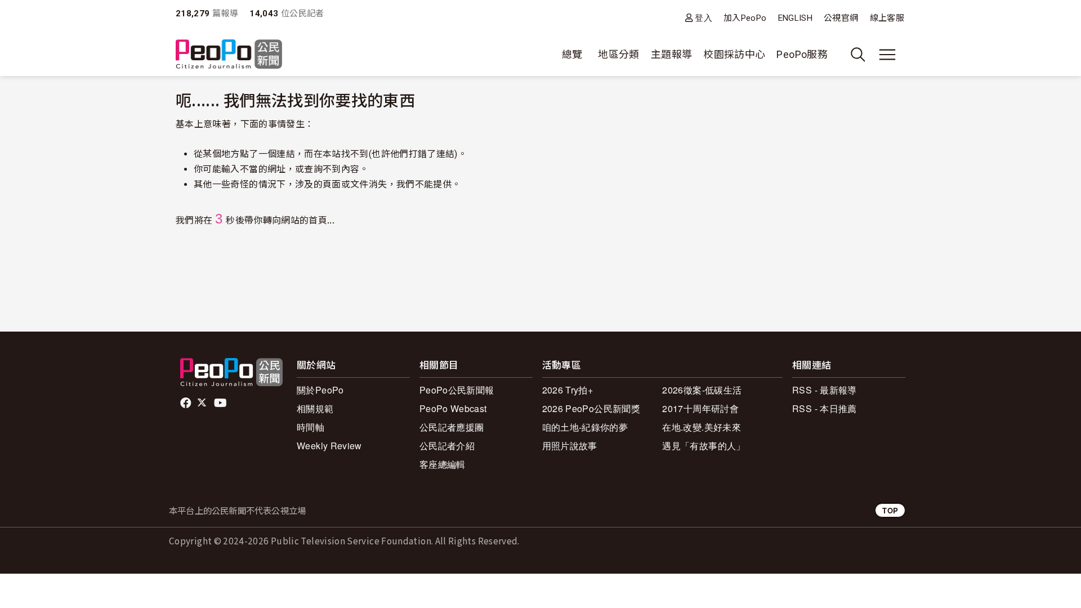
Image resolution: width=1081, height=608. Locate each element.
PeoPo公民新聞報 (456, 389)
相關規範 (315, 408)
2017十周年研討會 (700, 408)
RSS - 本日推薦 (824, 408)
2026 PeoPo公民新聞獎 (591, 408)
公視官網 (841, 18)
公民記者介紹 (447, 445)
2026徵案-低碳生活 (701, 389)
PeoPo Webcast (453, 408)
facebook (186, 403)
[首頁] (229, 55)
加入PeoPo (745, 18)
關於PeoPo (320, 389)
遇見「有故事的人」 (703, 445)
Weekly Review (329, 445)
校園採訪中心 (734, 54)
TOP (890, 510)
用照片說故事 (569, 445)
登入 (703, 18)
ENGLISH (795, 18)
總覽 (572, 54)
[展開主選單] (887, 54)
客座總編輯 (442, 464)
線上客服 (887, 18)
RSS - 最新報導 (824, 389)
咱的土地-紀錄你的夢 (585, 427)
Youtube (221, 403)
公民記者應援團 (451, 427)
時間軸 (310, 427)
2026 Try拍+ (567, 389)
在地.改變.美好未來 (701, 427)
